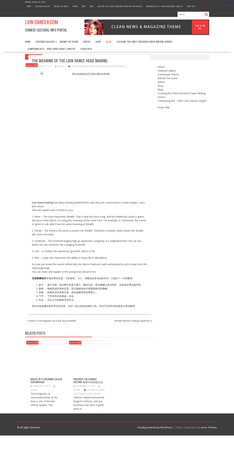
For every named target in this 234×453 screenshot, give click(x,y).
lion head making (94, 66)
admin (60, 66)
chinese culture (95, 389)
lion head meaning (115, 66)
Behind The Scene (61, 6)
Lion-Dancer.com (41, 22)
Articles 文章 (31, 65)
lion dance (77, 66)
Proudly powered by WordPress (154, 427)
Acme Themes (209, 427)
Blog (91, 6)
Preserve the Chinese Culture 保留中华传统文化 (88, 380)
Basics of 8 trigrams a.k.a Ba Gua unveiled (52, 320)
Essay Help (191, 6)
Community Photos (168, 74)
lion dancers (94, 393)
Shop (84, 6)
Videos (75, 6)
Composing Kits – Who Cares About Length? (164, 6)
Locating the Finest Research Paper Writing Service (119, 6)
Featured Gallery (42, 6)
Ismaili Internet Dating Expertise (132, 320)
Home (29, 6)
